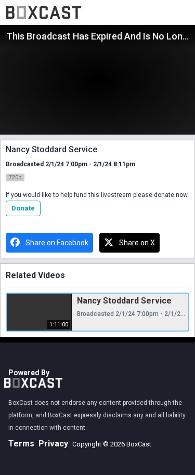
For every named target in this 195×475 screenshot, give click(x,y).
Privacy (53, 443)
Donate (23, 208)
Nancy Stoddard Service (124, 301)
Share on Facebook (56, 243)
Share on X (137, 243)
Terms (21, 443)
